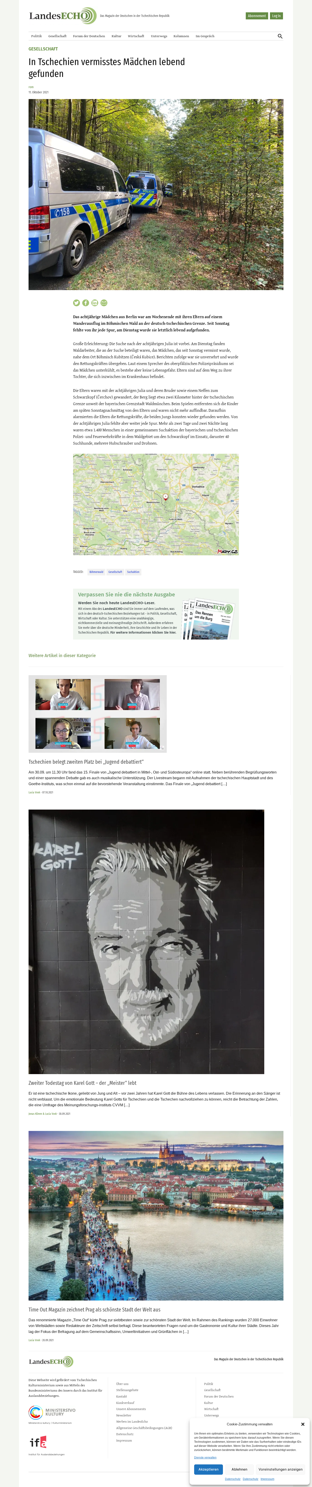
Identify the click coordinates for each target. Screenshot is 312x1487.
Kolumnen (181, 36)
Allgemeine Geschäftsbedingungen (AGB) (144, 1427)
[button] (303, 1424)
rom (31, 87)
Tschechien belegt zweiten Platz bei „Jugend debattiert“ (86, 762)
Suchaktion (133, 572)
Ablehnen (239, 1469)
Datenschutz (233, 1479)
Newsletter (123, 1415)
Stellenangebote (127, 1389)
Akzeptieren (208, 1469)
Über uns (122, 1383)
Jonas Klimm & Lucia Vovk (43, 1113)
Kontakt (121, 1396)
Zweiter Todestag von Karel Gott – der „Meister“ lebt (82, 1083)
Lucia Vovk (34, 792)
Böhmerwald (96, 572)
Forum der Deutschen (89, 36)
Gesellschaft (57, 36)
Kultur (117, 36)
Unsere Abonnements (131, 1408)
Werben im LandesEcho (132, 1421)
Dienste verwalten (205, 1457)
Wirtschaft (136, 36)
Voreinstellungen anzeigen (281, 1469)
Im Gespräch (205, 36)
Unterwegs (159, 36)
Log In (276, 16)
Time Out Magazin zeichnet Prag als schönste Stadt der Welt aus (94, 1309)
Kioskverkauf (125, 1402)
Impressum (267, 1479)
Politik (36, 36)
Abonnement (257, 16)
